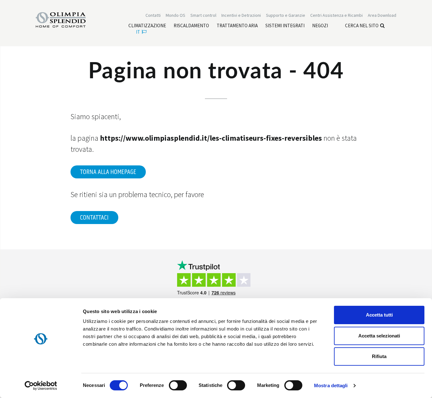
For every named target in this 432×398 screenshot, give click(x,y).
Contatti (153, 15)
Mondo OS (175, 15)
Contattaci (94, 218)
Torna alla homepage (108, 172)
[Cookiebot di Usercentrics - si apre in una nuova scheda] (41, 385)
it (138, 32)
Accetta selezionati (379, 335)
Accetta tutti (379, 315)
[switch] (178, 385)
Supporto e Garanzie (285, 15)
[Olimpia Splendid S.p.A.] (67, 19)
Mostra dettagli (331, 385)
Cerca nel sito (362, 25)
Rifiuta (379, 356)
